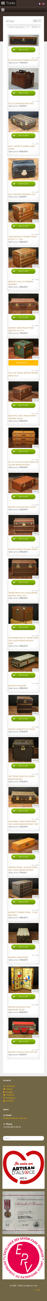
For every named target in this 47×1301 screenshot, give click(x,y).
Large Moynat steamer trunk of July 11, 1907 (22, 238)
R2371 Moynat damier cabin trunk (21, 147)
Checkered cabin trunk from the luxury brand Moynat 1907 (23, 822)
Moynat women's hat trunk (21, 729)
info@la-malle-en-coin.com (15, 1118)
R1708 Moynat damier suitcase (22, 60)
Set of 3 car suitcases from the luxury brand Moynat (23, 463)
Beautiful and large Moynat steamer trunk (22, 417)
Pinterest (10, 1095)
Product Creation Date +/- (17, 27)
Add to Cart (23, 50)
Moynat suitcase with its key (22, 507)
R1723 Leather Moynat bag (21, 104)
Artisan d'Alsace (14, 1184)
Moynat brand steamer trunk (22, 549)
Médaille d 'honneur (17, 1229)
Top (38, 1290)
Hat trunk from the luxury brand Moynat (21, 777)
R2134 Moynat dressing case (21, 194)
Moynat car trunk (17, 686)
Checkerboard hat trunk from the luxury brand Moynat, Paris (23, 641)
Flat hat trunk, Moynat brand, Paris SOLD (23, 374)
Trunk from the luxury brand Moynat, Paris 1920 (22, 594)
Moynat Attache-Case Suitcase (22, 1052)
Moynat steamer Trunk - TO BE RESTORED (22, 913)
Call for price (22, 362)
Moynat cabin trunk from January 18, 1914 (21, 329)
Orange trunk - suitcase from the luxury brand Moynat (22, 868)
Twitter (9, 1089)
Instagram (10, 1098)
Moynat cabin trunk (18, 957)
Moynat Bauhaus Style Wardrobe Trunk (19, 1008)
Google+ (10, 1092)
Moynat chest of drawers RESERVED (20, 283)
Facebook (10, 1086)
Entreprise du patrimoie (19, 1275)
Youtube (10, 1101)
